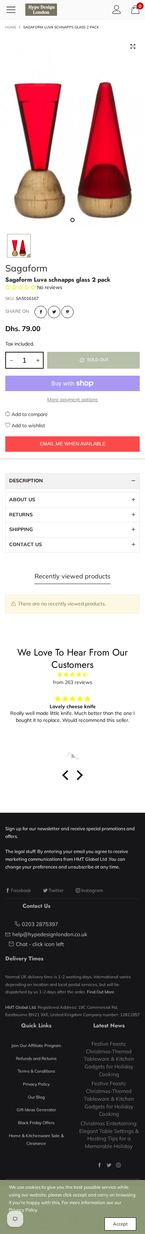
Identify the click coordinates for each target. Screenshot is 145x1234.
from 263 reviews (72, 682)
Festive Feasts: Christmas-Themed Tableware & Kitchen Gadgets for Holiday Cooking (109, 1059)
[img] (72, 675)
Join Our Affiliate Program (36, 1045)
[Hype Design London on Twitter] (109, 1165)
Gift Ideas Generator (36, 1109)
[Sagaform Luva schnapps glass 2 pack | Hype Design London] (72, 130)
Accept (120, 1224)
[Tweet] (54, 312)
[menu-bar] (13, 9)
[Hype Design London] (41, 10)
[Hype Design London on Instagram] (118, 1165)
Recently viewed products (72, 576)
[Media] (133, 47)
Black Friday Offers (36, 1122)
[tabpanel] (72, 130)
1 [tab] (72, 219)
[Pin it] (67, 312)
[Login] (116, 9)
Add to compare (29, 414)
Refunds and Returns (36, 1058)
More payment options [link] (72, 399)
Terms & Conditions (36, 1071)
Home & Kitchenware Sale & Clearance (36, 1139)
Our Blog (36, 1097)
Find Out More (100, 991)
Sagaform (26, 268)
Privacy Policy (36, 1084)
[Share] (40, 312)
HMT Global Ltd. (21, 1007)
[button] (11, 360)
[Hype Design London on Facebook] (99, 1165)
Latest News (109, 1025)
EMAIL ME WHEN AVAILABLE (73, 444)
